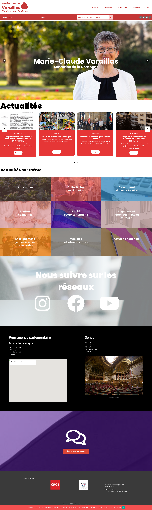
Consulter (77, 86)
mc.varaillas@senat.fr (15, 352)
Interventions (122, 7)
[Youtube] (146, 17)
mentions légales (29, 478)
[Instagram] (149, 17)
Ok (123, 507)
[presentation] (4, 129)
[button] (74, 162)
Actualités (94, 7)
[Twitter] (143, 17)
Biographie (136, 7)
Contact (146, 7)
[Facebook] (140, 17)
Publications (108, 7)
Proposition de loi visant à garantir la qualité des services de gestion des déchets (76, 68)
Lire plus (18, 152)
